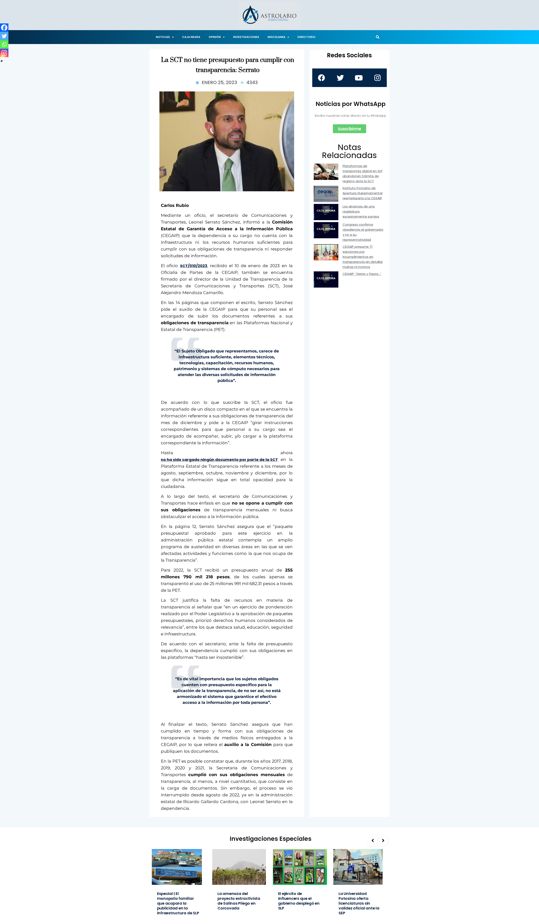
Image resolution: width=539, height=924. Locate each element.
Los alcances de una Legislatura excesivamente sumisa (361, 211)
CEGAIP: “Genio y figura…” (362, 274)
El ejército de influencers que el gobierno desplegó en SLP (299, 901)
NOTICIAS (163, 37)
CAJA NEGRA (191, 37)
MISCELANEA (276, 37)
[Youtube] (359, 77)
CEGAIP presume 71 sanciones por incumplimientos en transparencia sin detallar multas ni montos (363, 256)
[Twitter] (4, 36)
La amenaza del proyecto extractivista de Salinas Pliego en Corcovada (238, 901)
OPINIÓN (215, 37)
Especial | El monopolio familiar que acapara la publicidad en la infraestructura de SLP (178, 903)
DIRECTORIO (306, 37)
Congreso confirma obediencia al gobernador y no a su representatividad (363, 232)
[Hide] (1, 61)
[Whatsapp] (4, 44)
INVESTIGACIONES (246, 37)
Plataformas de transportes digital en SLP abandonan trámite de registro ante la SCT (363, 173)
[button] (377, 37)
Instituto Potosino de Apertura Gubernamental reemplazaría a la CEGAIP (362, 193)
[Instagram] (4, 53)
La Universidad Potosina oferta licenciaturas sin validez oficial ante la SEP (359, 903)
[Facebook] (4, 27)
